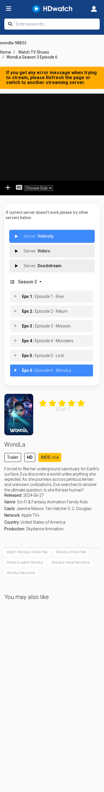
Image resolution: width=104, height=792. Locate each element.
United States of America (43, 522)
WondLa (14, 444)
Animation (56, 502)
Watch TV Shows (33, 52)
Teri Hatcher (56, 508)
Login (94, 8)
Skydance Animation (45, 529)
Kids (84, 502)
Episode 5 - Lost (43, 355)
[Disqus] (52, 698)
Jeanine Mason (30, 508)
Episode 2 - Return (45, 311)
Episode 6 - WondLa (46, 370)
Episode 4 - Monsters (47, 340)
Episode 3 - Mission (46, 326)
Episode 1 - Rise (43, 296)
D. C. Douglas (80, 508)
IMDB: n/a (50, 457)
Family (73, 502)
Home (5, 52)
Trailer (12, 457)
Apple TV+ (30, 515)
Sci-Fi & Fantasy (31, 502)
